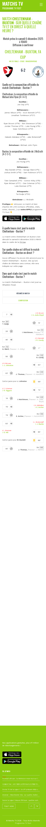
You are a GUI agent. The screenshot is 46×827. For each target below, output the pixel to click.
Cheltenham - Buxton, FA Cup (23, 54)
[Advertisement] (23, 571)
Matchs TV (12, 5)
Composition (23, 300)
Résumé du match (23, 293)
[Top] (39, 821)
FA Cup (23, 242)
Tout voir (9, 806)
